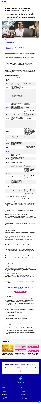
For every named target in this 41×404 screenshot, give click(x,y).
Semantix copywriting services (20, 291)
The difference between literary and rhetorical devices (14, 46)
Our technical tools (5, 391)
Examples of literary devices (10, 42)
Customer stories (24, 398)
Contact (3, 387)
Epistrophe (7, 151)
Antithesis (7, 107)
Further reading (8, 49)
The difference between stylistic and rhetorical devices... (15, 47)
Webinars (22, 397)
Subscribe (3, 398)
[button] (39, 402)
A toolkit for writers (9, 41)
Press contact (4, 397)
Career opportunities (24, 387)
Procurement (23, 391)
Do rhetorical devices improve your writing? (13, 43)
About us (3, 388)
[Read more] (20, 371)
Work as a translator (24, 388)
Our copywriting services (10, 48)
